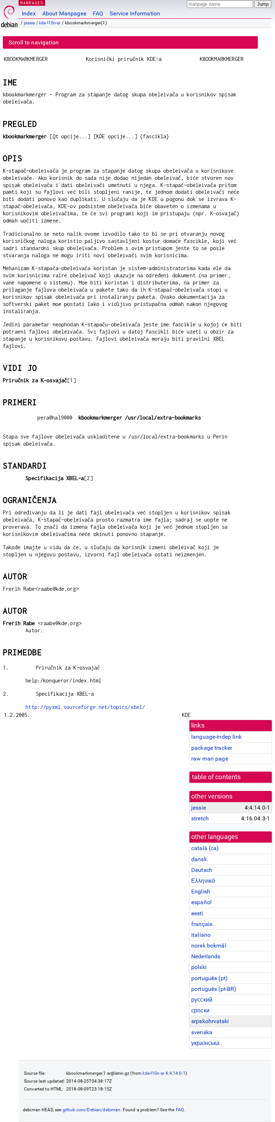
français (201, 924)
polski (199, 967)
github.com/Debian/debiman (92, 1109)
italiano (201, 934)
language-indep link (216, 736)
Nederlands (206, 956)
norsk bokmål (208, 945)
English (200, 891)
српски (200, 1010)
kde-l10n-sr (50, 22)
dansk (199, 859)
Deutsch (201, 870)
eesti (197, 913)
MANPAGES (31, 2)
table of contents (216, 777)
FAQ (98, 13)
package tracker (211, 747)
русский (201, 999)
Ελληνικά (203, 880)
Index (29, 13)
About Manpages (64, 13)
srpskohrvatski (210, 1021)
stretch (200, 818)
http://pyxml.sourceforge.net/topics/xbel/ (85, 707)
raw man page (209, 758)
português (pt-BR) (214, 989)
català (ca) (205, 848)
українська (205, 1043)
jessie (29, 22)
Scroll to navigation (34, 42)
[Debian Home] (9, 14)
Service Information (135, 13)
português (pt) (209, 978)
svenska (201, 1032)
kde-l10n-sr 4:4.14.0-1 (164, 1073)
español (201, 902)
